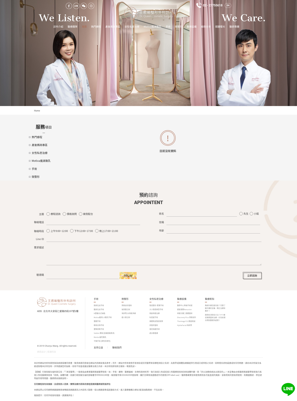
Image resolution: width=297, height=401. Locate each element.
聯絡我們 (117, 347)
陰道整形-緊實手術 (156, 305)
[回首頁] (148, 13)
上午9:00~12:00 (59, 231)
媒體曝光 (220, 26)
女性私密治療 (132, 26)
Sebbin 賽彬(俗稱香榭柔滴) (104, 333)
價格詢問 (72, 214)
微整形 (178, 26)
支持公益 (98, 347)
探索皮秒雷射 (127, 305)
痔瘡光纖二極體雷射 (184, 313)
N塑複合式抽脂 (99, 313)
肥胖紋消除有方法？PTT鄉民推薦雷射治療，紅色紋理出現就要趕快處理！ (215, 318)
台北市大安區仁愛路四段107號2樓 (60, 311)
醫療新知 (209, 299)
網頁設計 (41, 351)
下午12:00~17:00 (83, 231)
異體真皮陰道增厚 (156, 321)
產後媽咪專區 (112, 26)
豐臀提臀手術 (99, 329)
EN (228, 5)
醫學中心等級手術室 (184, 305)
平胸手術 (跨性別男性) (102, 341)
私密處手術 (153, 317)
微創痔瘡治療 (154, 313)
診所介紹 (58, 26)
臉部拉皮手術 (99, 305)
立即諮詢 (252, 275)
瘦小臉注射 (126, 317)
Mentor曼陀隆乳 (100, 337)
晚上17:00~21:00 (108, 231)
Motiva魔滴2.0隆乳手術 (103, 317)
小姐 (256, 213)
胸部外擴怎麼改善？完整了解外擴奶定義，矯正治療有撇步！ (215, 308)
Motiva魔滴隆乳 (152, 26)
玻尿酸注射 (126, 309)
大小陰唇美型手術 (156, 309)
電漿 (84, 26)
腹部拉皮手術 (99, 309)
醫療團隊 (72, 26)
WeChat (84, 6)
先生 (245, 213)
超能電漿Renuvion (184, 309)
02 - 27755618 (212, 5)
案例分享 (206, 26)
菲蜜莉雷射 (153, 325)
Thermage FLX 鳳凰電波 (186, 321)
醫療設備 (192, 26)
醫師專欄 (234, 26)
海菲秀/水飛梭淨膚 (129, 313)
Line (76, 6)
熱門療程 (96, 26)
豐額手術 (97, 321)
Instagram (91, 6)
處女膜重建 (153, 333)
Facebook (69, 6)
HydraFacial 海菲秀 (184, 325)
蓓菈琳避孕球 (154, 329)
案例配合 (88, 214)
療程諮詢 (55, 214)
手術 (168, 26)
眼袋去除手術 (99, 325)
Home (37, 110)
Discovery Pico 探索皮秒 (186, 317)
